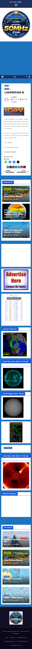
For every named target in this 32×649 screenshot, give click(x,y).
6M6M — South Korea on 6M (16, 540)
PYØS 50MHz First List (16, 645)
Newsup (26, 631)
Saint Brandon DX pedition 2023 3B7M (13, 213)
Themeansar (16, 633)
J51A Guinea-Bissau (13, 196)
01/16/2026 (9, 563)
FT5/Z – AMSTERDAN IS (21, 171)
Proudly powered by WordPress (10, 631)
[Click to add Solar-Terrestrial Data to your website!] (16, 432)
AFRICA (6, 85)
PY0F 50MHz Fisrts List (10, 641)
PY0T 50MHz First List (22, 641)
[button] (26, 77)
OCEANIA (7, 576)
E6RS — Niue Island (13, 597)
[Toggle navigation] (15, 77)
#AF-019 (24, 99)
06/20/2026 (9, 544)
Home (6, 637)
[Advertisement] (16, 58)
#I (12, 102)
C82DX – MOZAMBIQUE (10, 171)
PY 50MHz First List (22, 637)
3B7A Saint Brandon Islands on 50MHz (13, 231)
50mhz (15, 97)
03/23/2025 (9, 581)
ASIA (6, 537)
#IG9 (15, 102)
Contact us (12, 637)
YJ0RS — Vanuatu (12, 579)
